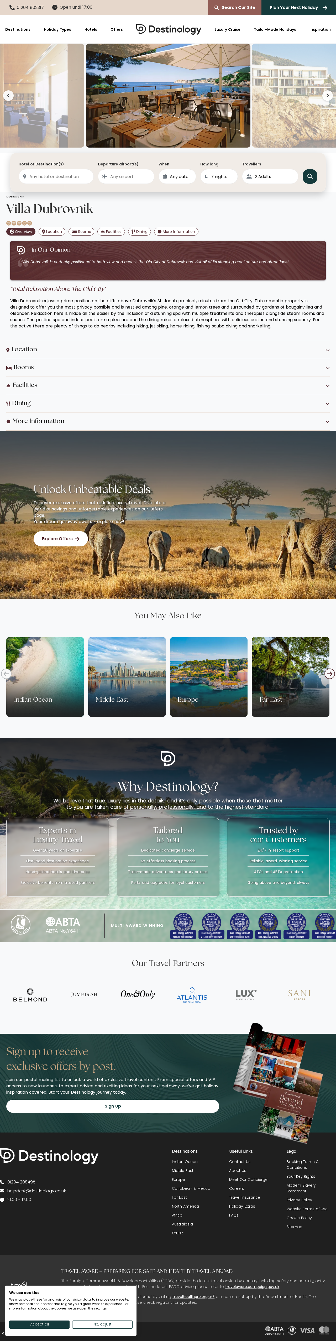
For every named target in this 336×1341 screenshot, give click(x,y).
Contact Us (239, 1161)
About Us (237, 1170)
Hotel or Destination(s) (41, 164)
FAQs (234, 1215)
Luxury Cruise (227, 29)
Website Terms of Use (307, 1209)
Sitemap (294, 1226)
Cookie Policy (299, 1217)
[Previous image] (8, 95)
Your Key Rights (301, 1176)
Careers (236, 1188)
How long (209, 164)
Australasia (182, 1224)
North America (185, 1206)
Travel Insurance (244, 1197)
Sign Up (113, 1106)
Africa (177, 1215)
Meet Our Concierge (248, 1179)
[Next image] (327, 95)
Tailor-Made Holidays (275, 29)
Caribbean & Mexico (191, 1188)
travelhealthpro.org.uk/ (193, 1296)
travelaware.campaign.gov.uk (252, 1286)
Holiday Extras (242, 1206)
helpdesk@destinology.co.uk (36, 1191)
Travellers (251, 164)
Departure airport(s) (118, 164)
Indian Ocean (185, 1161)
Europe (178, 1179)
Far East (179, 1197)
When (164, 164)
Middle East (182, 1170)
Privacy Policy (299, 1200)
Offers (117, 29)
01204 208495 (21, 1182)
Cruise (178, 1233)
